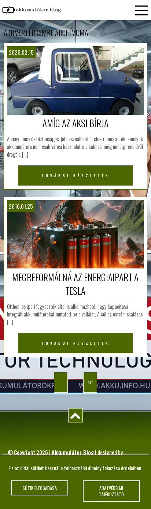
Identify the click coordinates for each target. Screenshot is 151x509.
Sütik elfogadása (39, 488)
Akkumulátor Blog (73, 452)
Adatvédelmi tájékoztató (111, 491)
